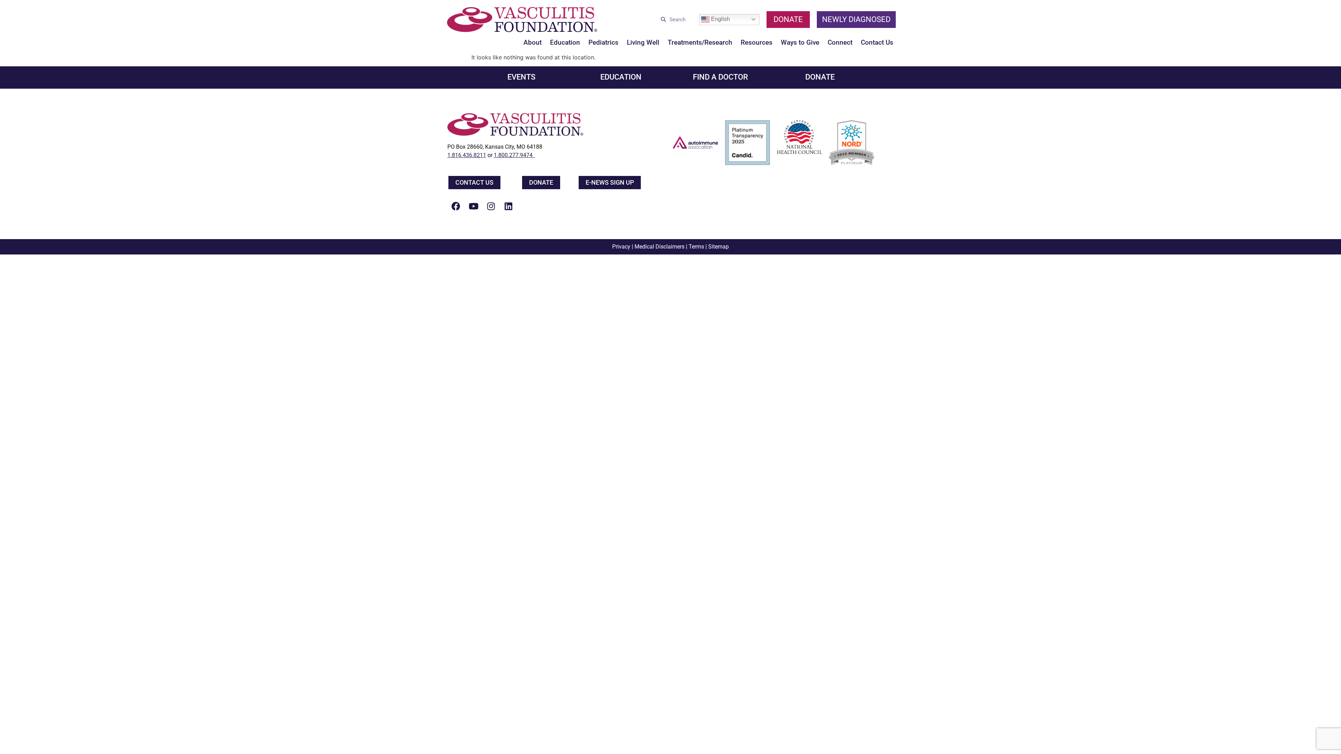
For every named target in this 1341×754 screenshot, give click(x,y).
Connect (840, 42)
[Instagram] (491, 206)
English (720, 19)
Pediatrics (603, 42)
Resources (756, 42)
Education (565, 42)
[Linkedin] (508, 206)
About (532, 42)
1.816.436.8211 (466, 155)
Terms (696, 246)
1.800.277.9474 (514, 155)
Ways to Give (800, 42)
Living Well (643, 42)
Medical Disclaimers (659, 246)
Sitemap (718, 246)
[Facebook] (456, 206)
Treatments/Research (700, 42)
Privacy (621, 246)
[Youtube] (473, 206)
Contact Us (877, 42)
